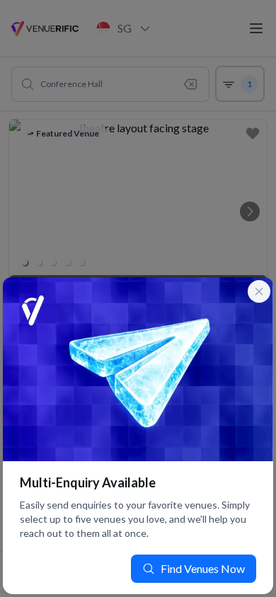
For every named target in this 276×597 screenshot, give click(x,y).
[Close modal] (259, 291)
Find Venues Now (203, 568)
